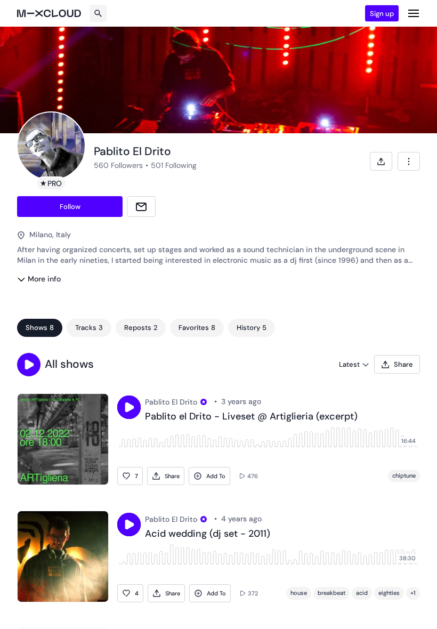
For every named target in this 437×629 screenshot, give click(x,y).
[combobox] (409, 161)
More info (44, 279)
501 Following (174, 165)
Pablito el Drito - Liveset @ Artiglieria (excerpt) (251, 417)
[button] (29, 364)
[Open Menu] (413, 13)
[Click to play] (129, 407)
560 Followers (118, 165)
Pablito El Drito (171, 402)
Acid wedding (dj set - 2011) (207, 534)
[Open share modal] (381, 161)
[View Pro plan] (203, 402)
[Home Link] (49, 13)
